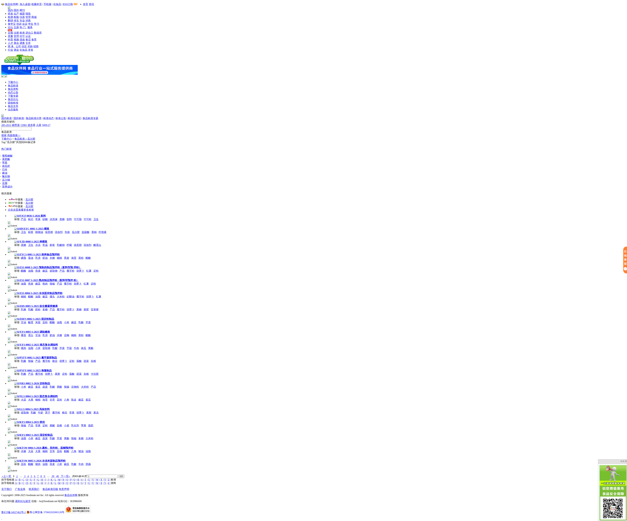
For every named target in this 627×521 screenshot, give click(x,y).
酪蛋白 (97, 245)
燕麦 (37, 270)
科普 (10, 39)
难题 (22, 13)
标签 (30, 232)
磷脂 (23, 258)
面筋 (90, 425)
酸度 (30, 322)
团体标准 (13, 102)
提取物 (53, 270)
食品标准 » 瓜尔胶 (24, 138)
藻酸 (79, 361)
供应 (24, 46)
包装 (67, 232)
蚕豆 (37, 386)
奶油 (45, 258)
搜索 (4, 135)
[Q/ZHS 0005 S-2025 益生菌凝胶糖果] (9, 312)
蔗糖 (62, 219)
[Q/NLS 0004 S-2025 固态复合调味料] (9, 402)
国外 (16, 10)
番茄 (23, 335)
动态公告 (13, 92)
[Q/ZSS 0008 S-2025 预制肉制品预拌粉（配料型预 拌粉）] (9, 273)
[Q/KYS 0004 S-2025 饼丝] (9, 428)
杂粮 (93, 361)
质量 (10, 36)
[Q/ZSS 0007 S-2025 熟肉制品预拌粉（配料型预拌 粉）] (9, 286)
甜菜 (86, 361)
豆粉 (45, 322)
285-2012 (6, 125)
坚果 (37, 219)
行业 (10, 49)
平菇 (69, 348)
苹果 (4, 162)
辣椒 (52, 283)
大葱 (30, 399)
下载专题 (13, 95)
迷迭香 (31, 125)
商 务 (11, 46)
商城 (34, 17)
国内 (10, 10)
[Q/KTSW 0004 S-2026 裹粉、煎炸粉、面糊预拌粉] (9, 454)
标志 (30, 219)
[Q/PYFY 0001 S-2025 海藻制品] (9, 376)
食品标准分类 (33, 118)
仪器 (22, 17)
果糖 (79, 309)
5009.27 (46, 125)
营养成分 (7, 186)
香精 (94, 232)
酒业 (16, 49)
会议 (24, 24)
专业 (22, 20)
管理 (28, 17)
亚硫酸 (85, 232)
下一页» (65, 476)
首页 (85, 4)
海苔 (73, 258)
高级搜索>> (14, 135)
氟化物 (6, 176)
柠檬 (69, 245)
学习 (36, 24)
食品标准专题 (90, 118)
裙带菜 (16, 125)
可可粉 (87, 219)
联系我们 (34, 489)
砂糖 (45, 219)
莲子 (47, 412)
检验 (16, 17)
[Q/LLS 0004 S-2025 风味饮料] (9, 415)
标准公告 (61, 118)
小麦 (66, 425)
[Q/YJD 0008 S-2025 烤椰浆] (9, 248)
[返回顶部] (1, 518)
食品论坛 (13, 99)
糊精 (59, 258)
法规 (16, 32)
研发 (10, 13)
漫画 (22, 39)
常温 (45, 245)
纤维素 (102, 232)
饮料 (69, 219)
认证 (28, 36)
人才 (10, 43)
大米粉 (61, 296)
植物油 (39, 232)
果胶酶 (6, 159)
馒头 (52, 296)
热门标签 (6, 149)
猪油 (81, 451)
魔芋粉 (70, 270)
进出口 (29, 32)
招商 (36, 46)
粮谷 (54, 361)
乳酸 (30, 309)
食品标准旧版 (50, 489)
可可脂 (78, 219)
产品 (23, 219)
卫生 (96, 219)
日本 (4, 169)
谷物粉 (75, 386)
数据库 (38, 32)
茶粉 (81, 258)
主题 (16, 27)
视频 (16, 39)
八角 (66, 399)
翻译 (10, 20)
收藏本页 (36, 4)
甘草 (52, 399)
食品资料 (13, 89)
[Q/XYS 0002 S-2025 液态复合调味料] (9, 351)
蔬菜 (45, 386)
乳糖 (23, 309)
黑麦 (66, 258)
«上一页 (6, 476)
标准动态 (48, 118)
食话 (28, 39)
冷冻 (37, 245)
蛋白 (30, 335)
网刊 (22, 10)
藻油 (30, 258)
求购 (30, 46)
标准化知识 (74, 118)
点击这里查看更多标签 (21, 209)
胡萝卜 (80, 270)
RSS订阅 (68, 4)
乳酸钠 (61, 245)
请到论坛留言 (23, 501)
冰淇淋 (53, 219)
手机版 (47, 4)
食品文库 (13, 106)
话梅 (66, 335)
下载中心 (13, 82)
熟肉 (45, 283)
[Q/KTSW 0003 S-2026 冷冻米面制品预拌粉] (9, 467)
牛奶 (40, 412)
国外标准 (19, 118)
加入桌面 (25, 4)
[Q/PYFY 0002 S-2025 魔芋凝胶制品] (9, 364)
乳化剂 (75, 425)
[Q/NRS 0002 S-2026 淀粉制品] (9, 389)
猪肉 (23, 348)
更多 (30, 49)
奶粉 (37, 309)
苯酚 (90, 348)
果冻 (96, 412)
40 (57, 476)
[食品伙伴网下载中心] (19, 64)
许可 (22, 36)
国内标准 (6, 118)
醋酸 (88, 258)
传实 (16, 20)
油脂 (30, 270)
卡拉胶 (95, 374)
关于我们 (6, 489)
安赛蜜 (95, 309)
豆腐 (4, 183)
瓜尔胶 (29, 199)
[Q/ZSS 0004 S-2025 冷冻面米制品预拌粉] (9, 299)
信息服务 (13, 109)
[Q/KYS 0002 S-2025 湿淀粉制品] (9, 441)
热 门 (23, 27)
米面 (37, 322)
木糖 (52, 258)
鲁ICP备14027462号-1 (13, 512)
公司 (18, 46)
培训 (19, 24)
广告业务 (20, 489)
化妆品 (57, 4)
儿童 (38, 125)
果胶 (86, 309)
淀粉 (96, 270)
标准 (22, 32)
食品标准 (13, 85)
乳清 (37, 258)
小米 (66, 322)
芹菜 (88, 322)
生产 (16, 13)
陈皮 (73, 399)
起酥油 (70, 296)
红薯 (88, 270)
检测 (10, 17)
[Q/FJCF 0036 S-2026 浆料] (9, 222)
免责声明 (64, 489)
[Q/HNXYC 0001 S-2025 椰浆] (9, 235)
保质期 (49, 232)
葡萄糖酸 (7, 155)
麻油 (4, 172)
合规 (10, 32)
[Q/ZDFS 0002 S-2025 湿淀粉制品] (9, 325)
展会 (16, 43)
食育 (34, 39)
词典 (28, 20)
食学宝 (12, 24)
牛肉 (76, 348)
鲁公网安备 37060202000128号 (47, 512)
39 (53, 476)
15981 (23, 125)
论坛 (10, 27)
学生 (30, 24)
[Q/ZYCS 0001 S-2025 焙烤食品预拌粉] (9, 260)
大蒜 (23, 399)
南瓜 (83, 348)
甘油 (23, 322)
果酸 (52, 425)
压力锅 (6, 179)
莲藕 (88, 464)
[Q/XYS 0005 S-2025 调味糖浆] (9, 338)
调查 (22, 43)
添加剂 (59, 232)
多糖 (45, 309)
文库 (28, 43)
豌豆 (45, 270)
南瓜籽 (6, 166)
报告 (28, 13)
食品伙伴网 (11, 4)
